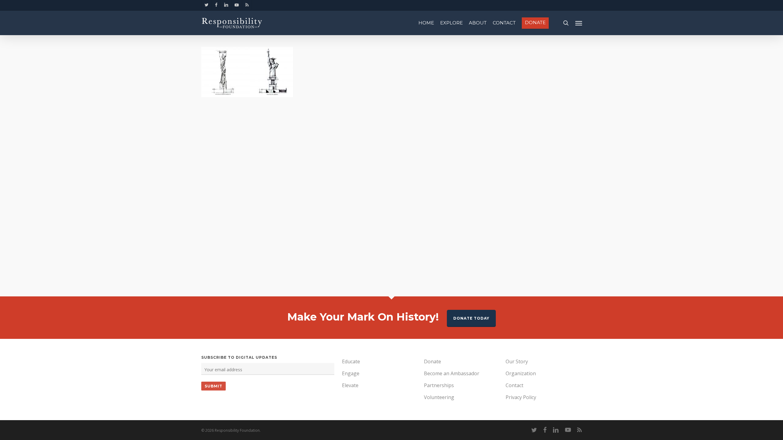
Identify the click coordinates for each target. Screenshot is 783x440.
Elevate (350, 385)
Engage (350, 373)
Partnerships (439, 385)
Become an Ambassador (451, 373)
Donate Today (471, 318)
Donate (432, 361)
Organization (521, 373)
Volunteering (439, 397)
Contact (514, 385)
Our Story (517, 361)
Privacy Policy (521, 397)
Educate (351, 361)
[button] (578, 23)
